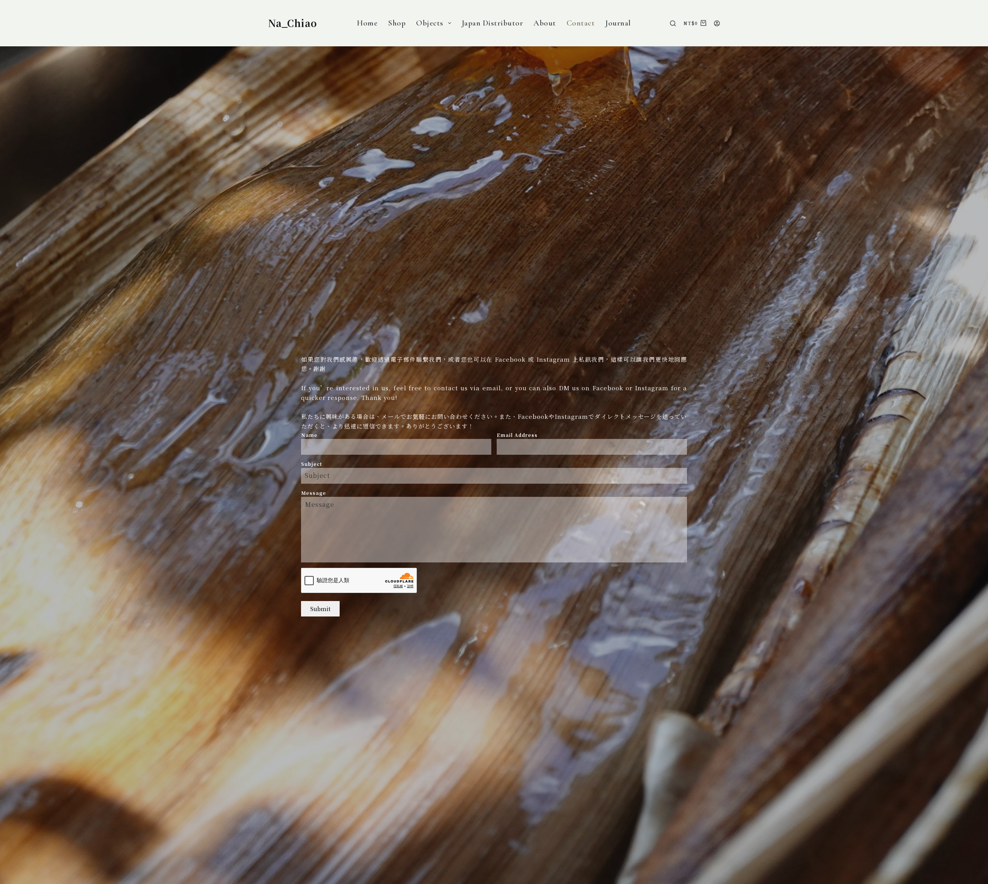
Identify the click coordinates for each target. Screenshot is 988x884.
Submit (320, 609)
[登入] (717, 23)
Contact (581, 23)
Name (309, 435)
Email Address (517, 435)
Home (367, 23)
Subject (311, 464)
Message (313, 492)
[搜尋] (673, 23)
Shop (397, 23)
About (544, 23)
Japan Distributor (492, 23)
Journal (618, 23)
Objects (429, 23)
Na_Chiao (292, 23)
